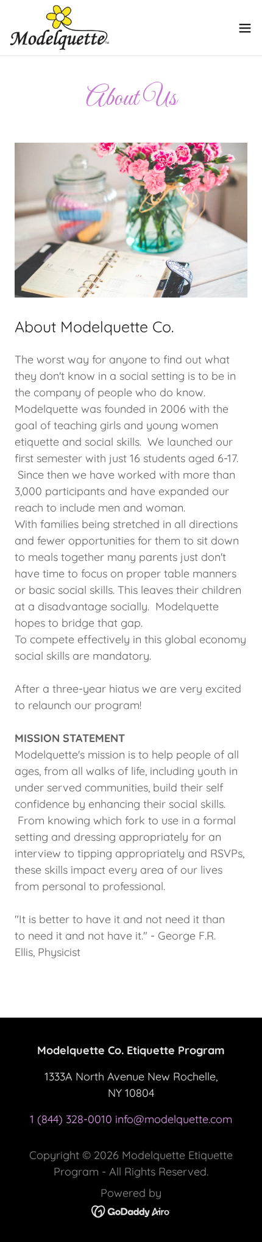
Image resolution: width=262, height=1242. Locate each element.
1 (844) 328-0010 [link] (71, 1119)
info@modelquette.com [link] (173, 1119)
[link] (59, 28)
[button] (245, 28)
